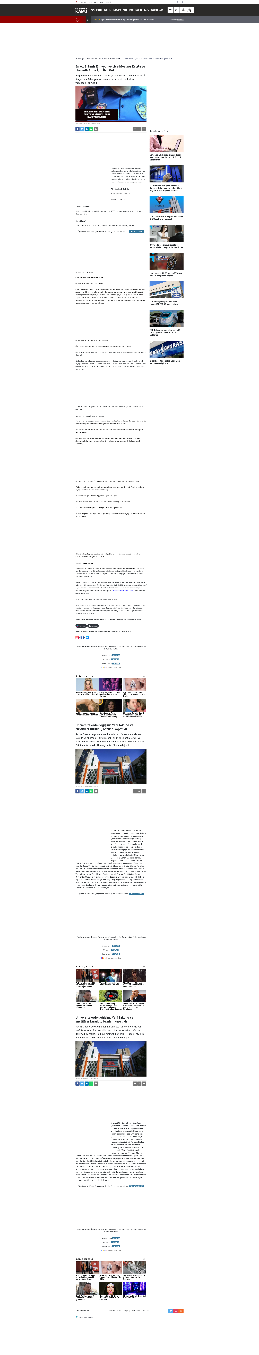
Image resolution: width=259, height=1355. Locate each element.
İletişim (126, 1311)
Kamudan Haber (120, 10)
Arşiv (101, 2)
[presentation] (82, 20)
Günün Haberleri (93, 2)
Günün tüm (177, 20)
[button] (135, 129)
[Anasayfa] (76, 2)
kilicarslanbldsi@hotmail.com (122, 590)
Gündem (107, 10)
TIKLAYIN (116, 655)
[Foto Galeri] (182, 2)
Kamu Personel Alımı (153, 10)
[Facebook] (77, 129)
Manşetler (83, 2)
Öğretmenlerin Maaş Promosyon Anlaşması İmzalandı (120, 20)
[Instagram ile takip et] (175, 1311)
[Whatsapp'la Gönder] (91, 129)
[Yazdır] (96, 129)
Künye (119, 1311)
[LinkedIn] (87, 129)
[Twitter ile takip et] (170, 1311)
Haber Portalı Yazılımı (86, 1317)
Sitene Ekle (109, 2)
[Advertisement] (129, 40)
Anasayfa (111, 1311)
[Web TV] (177, 2)
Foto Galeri (96, 10)
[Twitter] (82, 129)
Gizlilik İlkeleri (135, 1311)
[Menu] (170, 10)
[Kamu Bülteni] (81, 10)
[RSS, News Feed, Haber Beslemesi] (181, 1311)
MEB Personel (135, 10)
